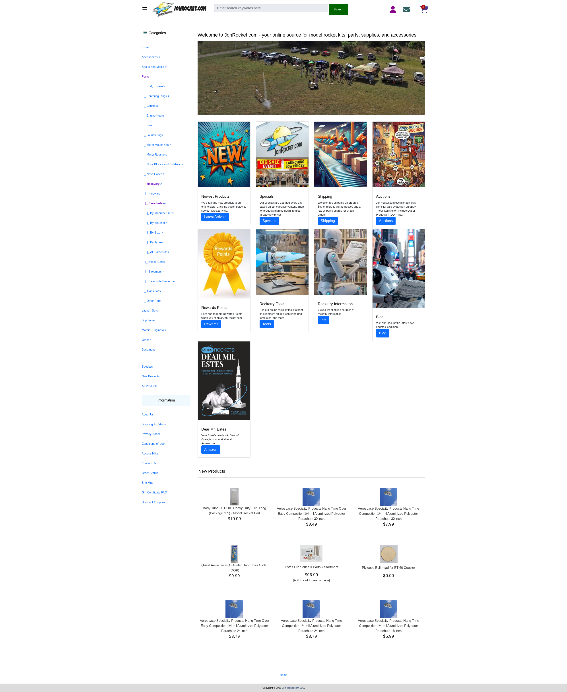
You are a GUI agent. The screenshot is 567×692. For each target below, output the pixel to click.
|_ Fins (147, 125)
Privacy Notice (151, 434)
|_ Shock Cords (153, 261)
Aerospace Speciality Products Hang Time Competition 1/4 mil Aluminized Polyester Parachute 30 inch (388, 513)
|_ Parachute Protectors (159, 281)
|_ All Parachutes (155, 252)
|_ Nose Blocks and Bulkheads (162, 164)
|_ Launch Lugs (152, 135)
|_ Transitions (151, 291)
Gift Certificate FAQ (154, 492)
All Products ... (151, 386)
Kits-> (146, 47)
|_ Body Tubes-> (153, 86)
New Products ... (152, 376)
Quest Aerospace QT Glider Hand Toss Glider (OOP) (234, 567)
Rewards (211, 324)
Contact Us (149, 463)
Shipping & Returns (154, 424)
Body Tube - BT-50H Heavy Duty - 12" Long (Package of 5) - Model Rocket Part (234, 510)
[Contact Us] (407, 10)
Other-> (146, 339)
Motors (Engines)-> (154, 330)
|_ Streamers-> (153, 271)
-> (146, 76)
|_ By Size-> (152, 232)
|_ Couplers (150, 105)
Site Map (147, 482)
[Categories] (146, 9)
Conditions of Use (153, 443)
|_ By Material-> (154, 222)
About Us (148, 414)
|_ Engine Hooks (153, 115)
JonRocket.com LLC (293, 687)
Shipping (328, 221)
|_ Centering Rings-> (156, 96)
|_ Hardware (151, 193)
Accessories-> (151, 57)
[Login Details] (394, 10)
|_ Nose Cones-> (153, 174)
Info (323, 320)
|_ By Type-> (152, 242)
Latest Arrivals (215, 217)
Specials (269, 221)
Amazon (210, 449)
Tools (266, 324)
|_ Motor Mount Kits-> (156, 144)
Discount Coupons (153, 502)
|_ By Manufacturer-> (158, 213)
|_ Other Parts (151, 300)
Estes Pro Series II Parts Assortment (311, 567)
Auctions (386, 221)
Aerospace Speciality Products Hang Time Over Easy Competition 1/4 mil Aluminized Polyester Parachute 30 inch (311, 513)
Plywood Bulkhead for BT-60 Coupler (388, 567)
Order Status (150, 473)
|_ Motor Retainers (154, 154)
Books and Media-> (154, 66)
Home (283, 674)
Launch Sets (150, 310)
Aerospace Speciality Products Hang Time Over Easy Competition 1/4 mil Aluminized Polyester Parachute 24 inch (234, 626)
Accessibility (150, 453)
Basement (148, 349)
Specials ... (149, 366)
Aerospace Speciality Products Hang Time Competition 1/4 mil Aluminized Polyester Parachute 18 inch (388, 626)
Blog (382, 333)
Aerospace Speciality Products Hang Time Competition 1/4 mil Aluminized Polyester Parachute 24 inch (311, 626)
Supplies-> (148, 320)
